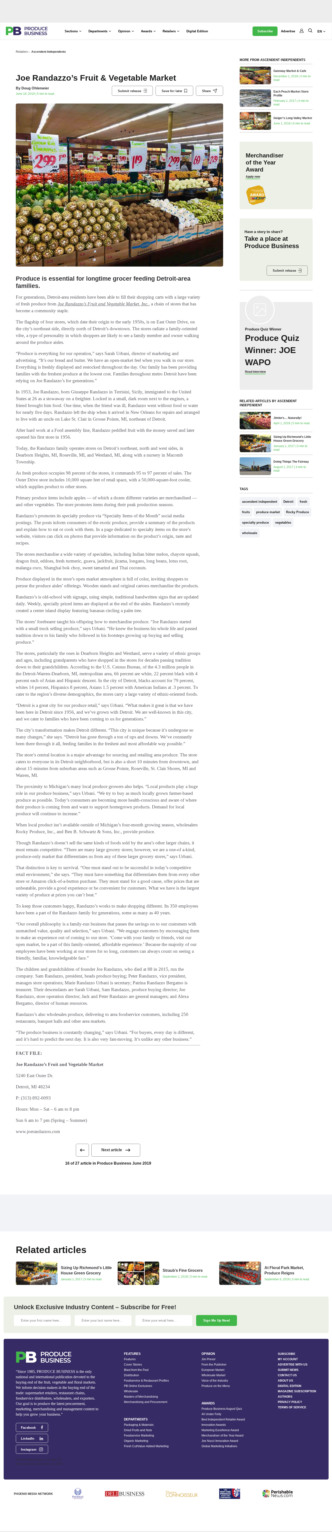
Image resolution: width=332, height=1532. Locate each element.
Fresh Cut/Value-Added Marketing (146, 1446)
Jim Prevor (208, 1359)
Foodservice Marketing (139, 1435)
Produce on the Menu (215, 1386)
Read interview (255, 371)
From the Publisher (214, 1364)
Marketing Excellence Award (220, 1430)
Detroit (288, 501)
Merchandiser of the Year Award (222, 1435)
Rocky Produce (297, 512)
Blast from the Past (136, 1370)
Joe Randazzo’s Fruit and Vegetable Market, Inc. (103, 303)
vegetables (283, 522)
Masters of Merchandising (141, 1396)
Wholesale (131, 1391)
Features (130, 1359)
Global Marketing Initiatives (219, 1446)
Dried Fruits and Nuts (138, 1430)
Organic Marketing (136, 1441)
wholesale (249, 533)
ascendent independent (259, 501)
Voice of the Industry (214, 1380)
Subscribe (265, 31)
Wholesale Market (213, 1375)
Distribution (131, 1375)
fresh (303, 501)
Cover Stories (133, 1364)
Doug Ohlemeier (35, 88)
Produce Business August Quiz (221, 1409)
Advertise (288, 31)
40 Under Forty (211, 1414)
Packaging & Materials (139, 1425)
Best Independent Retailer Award (223, 1419)
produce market (268, 512)
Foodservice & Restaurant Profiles (146, 1380)
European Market (212, 1370)
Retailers (22, 51)
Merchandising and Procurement (145, 1402)
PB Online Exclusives (138, 1386)
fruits (246, 512)
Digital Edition (197, 31)
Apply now (253, 176)
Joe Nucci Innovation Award (219, 1441)
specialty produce (255, 522)
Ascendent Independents (48, 51)
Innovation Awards (213, 1425)
